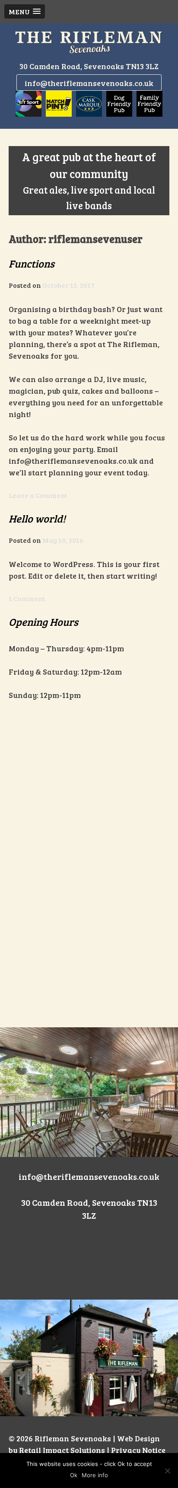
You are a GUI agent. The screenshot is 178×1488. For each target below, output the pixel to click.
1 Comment (27, 598)
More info (95, 1475)
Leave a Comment (38, 495)
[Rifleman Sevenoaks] (89, 42)
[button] (24, 11)
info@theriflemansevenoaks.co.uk (89, 83)
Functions (31, 263)
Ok (73, 1475)
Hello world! (37, 518)
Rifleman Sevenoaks (73, 1438)
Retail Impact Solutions (62, 1450)
